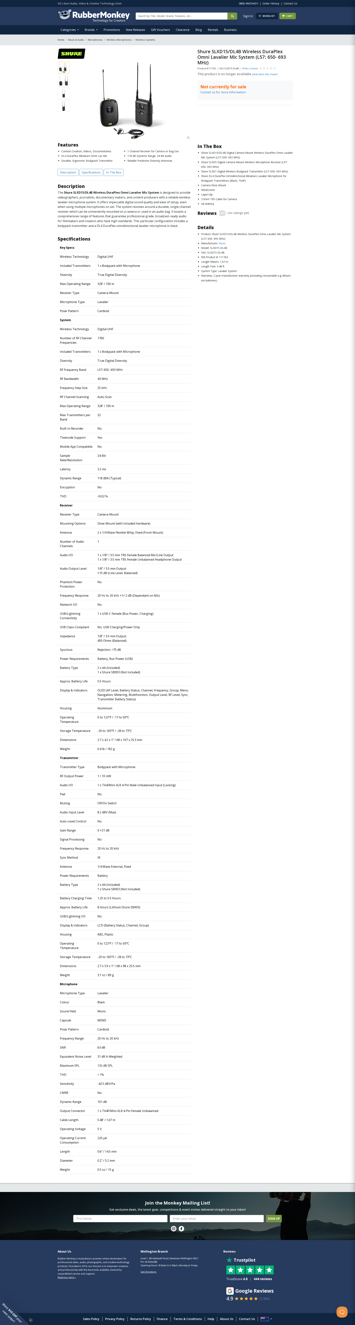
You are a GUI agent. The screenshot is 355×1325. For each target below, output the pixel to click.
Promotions (112, 30)
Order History (271, 3)
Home (61, 39)
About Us (226, 1319)
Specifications (91, 172)
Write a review (250, 68)
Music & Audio (76, 39)
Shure (222, 243)
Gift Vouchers (160, 30)
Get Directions (148, 1271)
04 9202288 (151, 1261)
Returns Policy (140, 1319)
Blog (198, 30)
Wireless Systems (145, 39)
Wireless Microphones (119, 39)
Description (68, 172)
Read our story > (67, 1277)
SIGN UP (274, 1219)
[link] (173, 1229)
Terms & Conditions (187, 1319)
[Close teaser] (31, 1320)
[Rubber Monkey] (94, 21)
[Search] (232, 16)
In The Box (113, 172)
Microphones (95, 39)
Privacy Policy (115, 1319)
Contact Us (290, 3)
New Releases (135, 30)
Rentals (213, 30)
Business (230, 30)
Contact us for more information (223, 92)
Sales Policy (91, 1319)
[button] (15, 1310)
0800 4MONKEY (248, 3)
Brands (90, 30)
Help (211, 1319)
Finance (162, 1319)
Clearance (183, 30)
